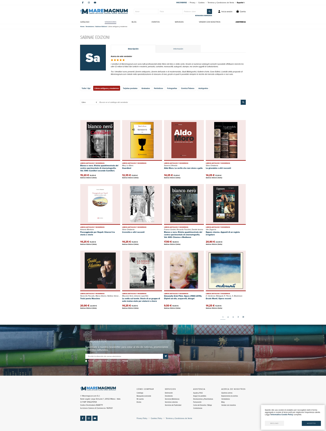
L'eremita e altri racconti (133, 232)
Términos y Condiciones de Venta (221, 2)
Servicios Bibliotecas (172, 399)
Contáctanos (197, 408)
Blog (223, 402)
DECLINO (274, 423)
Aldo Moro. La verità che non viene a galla (183, 168)
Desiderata (169, 396)
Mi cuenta (140, 399)
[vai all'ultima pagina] (243, 317)
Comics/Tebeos (187, 88)
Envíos (139, 402)
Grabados (145, 88)
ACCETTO (311, 423)
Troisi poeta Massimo (90, 298)
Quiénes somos (226, 393)
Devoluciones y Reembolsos (203, 399)
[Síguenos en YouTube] (95, 2)
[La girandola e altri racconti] (226, 140)
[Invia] (165, 356)
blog (134, 22)
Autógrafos (203, 88)
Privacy (192, 2)
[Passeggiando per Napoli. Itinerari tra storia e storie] (100, 204)
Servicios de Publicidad (173, 405)
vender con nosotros (209, 22)
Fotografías (172, 88)
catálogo (84, 22)
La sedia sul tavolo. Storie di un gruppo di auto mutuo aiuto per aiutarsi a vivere (141, 300)
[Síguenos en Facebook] (82, 2)
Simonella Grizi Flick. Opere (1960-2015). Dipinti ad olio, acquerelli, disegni (183, 297)
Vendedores (90, 26)
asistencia (241, 22)
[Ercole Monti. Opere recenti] (226, 271)
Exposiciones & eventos (229, 396)
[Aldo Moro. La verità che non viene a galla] (184, 140)
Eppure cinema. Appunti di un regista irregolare (223, 233)
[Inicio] (104, 11)
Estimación (169, 393)
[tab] (133, 49)
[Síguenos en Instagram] (88, 2)
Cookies (201, 2)
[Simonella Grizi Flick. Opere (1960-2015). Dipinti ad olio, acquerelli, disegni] (184, 271)
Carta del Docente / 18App (202, 405)
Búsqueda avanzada (144, 396)
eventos (156, 22)
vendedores (110, 22)
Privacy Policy (142, 418)
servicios (179, 22)
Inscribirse (181, 2)
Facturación (197, 402)
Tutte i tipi (86, 88)
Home (82, 26)
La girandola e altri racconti (218, 168)
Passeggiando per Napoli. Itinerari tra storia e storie (97, 233)
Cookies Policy (156, 418)
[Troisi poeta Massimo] (100, 271)
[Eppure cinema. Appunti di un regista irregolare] (226, 204)
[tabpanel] (178, 68)
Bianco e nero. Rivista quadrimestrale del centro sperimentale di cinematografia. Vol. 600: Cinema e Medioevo (183, 235)
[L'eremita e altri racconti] (142, 204)
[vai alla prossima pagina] (238, 317)
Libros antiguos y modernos (106, 88)
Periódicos (158, 88)
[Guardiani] (142, 140)
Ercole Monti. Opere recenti (218, 298)
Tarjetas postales (130, 88)
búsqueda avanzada (203, 15)
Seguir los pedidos (199, 396)
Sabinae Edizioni (101, 26)
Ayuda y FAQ (198, 393)
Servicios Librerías (171, 402)
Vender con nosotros (228, 405)
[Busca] (209, 11)
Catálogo (140, 393)
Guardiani (126, 168)
